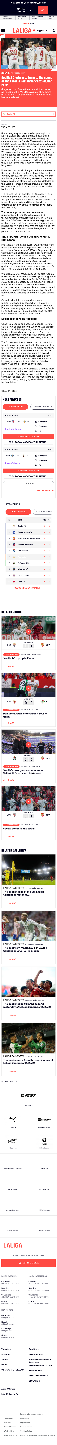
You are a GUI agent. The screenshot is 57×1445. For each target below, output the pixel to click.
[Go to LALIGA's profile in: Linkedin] (28, 1406)
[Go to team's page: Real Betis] (14, 557)
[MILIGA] (53, 30)
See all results (45, 490)
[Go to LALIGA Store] (28, 23)
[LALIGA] (22, 30)
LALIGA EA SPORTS (15, 407)
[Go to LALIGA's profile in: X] (20, 1406)
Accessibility (25, 1418)
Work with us (9, 1431)
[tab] (15, 407)
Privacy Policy (26, 1427)
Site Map (7, 1422)
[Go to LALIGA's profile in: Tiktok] (36, 1406)
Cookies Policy (26, 1431)
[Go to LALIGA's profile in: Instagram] (12, 1406)
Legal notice (25, 1422)
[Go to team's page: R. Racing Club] (14, 563)
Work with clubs (10, 1435)
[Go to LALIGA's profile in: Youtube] (53, 1406)
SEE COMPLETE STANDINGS (27, 588)
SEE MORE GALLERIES (10, 1081)
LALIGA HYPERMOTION (43, 407)
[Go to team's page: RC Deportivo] (14, 575)
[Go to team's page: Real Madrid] (14, 551)
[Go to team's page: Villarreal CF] (14, 569)
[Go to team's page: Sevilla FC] (14, 526)
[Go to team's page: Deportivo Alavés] (14, 532)
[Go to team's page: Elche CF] (14, 581)
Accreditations (10, 1427)
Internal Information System (31, 1414)
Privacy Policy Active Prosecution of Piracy (37, 1435)
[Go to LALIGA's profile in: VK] (44, 1406)
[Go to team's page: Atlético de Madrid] (14, 544)
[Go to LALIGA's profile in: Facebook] (3, 1406)
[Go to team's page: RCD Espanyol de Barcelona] (14, 538)
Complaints (8, 1418)
